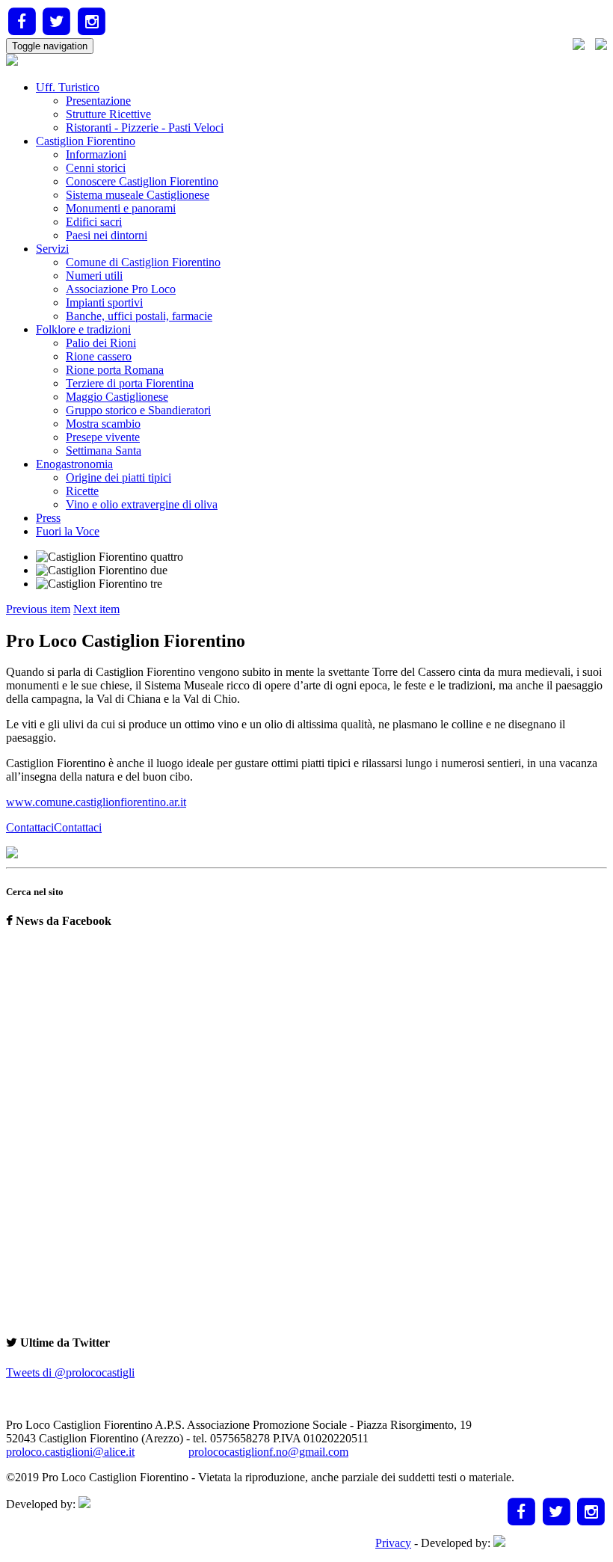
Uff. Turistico (67, 87)
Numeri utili (94, 275)
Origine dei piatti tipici (118, 477)
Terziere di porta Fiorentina (130, 383)
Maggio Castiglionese (117, 396)
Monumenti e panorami (121, 208)
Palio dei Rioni (101, 342)
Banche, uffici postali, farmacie (139, 316)
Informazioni (96, 154)
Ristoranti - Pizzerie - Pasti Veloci (145, 127)
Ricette (82, 491)
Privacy (393, 1543)
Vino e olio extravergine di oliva (142, 504)
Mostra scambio (103, 423)
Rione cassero (99, 356)
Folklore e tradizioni (83, 329)
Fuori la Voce (67, 531)
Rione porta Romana (115, 369)
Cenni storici (96, 168)
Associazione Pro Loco (121, 289)
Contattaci (78, 827)
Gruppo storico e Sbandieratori (138, 410)
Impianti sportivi (104, 302)
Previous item (38, 609)
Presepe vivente (103, 437)
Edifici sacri (94, 221)
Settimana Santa (103, 450)
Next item (96, 609)
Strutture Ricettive (108, 114)
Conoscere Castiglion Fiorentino (142, 181)
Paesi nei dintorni (106, 235)
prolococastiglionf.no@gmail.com (268, 1451)
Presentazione (98, 100)
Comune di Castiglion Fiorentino (143, 262)
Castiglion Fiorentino (85, 141)
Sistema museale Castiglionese (137, 194)
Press (48, 517)
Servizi (52, 248)
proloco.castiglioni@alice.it (70, 1451)
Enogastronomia (74, 464)
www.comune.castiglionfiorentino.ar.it (96, 802)
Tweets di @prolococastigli (70, 1372)
